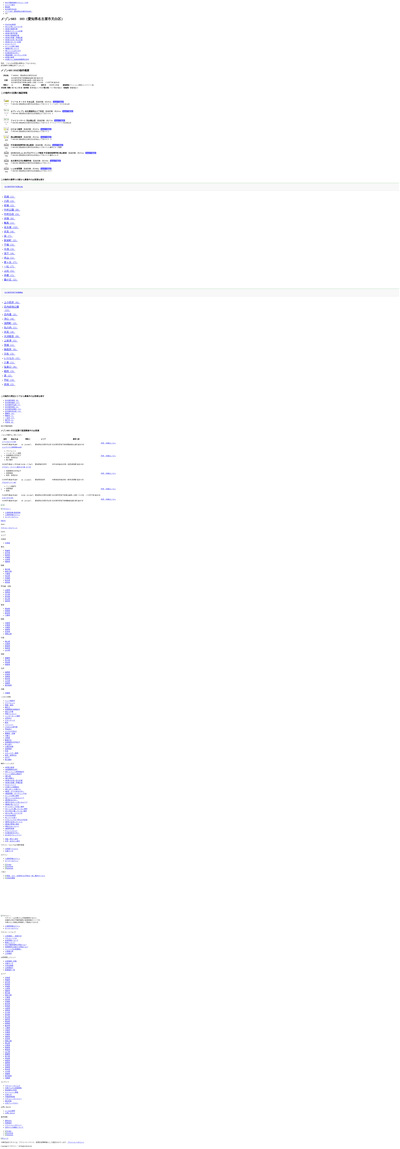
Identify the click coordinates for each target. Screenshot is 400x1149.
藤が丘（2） (11, 279)
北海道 (7, 543)
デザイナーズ (10, 720)
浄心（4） (9, 318)
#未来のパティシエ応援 (13, 31)
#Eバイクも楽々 (11, 817)
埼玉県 (7, 576)
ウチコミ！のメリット (9, 528)
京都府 (7, 627)
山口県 (7, 650)
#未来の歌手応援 (11, 33)
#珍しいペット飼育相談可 (14, 772)
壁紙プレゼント (11, 714)
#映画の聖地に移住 (12, 824)
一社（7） (9, 266)
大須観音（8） (12, 336)
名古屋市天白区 (11, 9)
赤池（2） (9, 384)
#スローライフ (10, 44)
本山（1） (9, 257)
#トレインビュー (11, 831)
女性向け (8, 718)
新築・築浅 (9, 705)
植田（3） (9, 371)
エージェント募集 (11, 1092)
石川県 (7, 594)
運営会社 (8, 1121)
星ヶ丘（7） (11, 262)
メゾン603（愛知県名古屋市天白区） (18, 11)
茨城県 (7, 578)
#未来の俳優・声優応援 (13, 37)
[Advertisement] (200, 897)
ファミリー (9, 725)
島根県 (7, 646)
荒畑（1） (9, 345)
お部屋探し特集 (11, 961)
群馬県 (7, 582)
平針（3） (9, 380)
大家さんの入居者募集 (13, 1088)
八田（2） (9, 201)
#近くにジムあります (13, 51)
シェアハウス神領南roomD (12, 447)
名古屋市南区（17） (12, 402)
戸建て (7, 736)
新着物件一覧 (10, 970)
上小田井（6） (12, 302)
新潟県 (7, 596)
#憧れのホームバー (12, 826)
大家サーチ (9, 851)
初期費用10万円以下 (12, 742)
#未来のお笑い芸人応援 (13, 40)
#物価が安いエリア (12, 48)
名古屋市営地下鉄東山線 (13, 187)
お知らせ (8, 1094)
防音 (6, 751)
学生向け (8, 729)
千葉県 (7, 573)
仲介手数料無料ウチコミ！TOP (16, 3)
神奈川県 (8, 571)
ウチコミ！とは (11, 938)
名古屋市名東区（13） (13, 409)
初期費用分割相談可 (12, 709)
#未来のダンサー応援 (13, 42)
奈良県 (7, 632)
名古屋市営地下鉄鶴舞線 (13, 292)
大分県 (7, 681)
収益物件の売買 (11, 1090)
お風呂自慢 (9, 746)
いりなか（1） (12, 358)
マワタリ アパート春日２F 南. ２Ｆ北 (16, 467)
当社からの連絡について (14, 1127)
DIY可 (7, 757)
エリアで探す (10, 5)
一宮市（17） (10, 418)
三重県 (7, 615)
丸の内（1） (11, 327)
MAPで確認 (58, 102)
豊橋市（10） (10, 413)
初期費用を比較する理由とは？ (16, 947)
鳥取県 (7, 648)
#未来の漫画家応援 (12, 35)
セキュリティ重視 (11, 753)
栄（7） (8, 236)
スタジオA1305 (7, 498)
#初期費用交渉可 (11, 769)
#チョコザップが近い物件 (14, 807)
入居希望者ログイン (12, 515)
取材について (10, 942)
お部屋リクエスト (11, 849)
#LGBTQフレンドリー (13, 835)
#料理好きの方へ (11, 800)
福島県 (7, 561)
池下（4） (9, 253)
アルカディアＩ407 (9, 482)
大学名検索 (9, 965)
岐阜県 (7, 613)
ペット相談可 (10, 701)
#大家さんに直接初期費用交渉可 (17, 59)
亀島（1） (9, 222)
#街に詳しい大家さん (13, 789)
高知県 (7, 662)
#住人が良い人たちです (13, 27)
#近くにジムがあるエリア (14, 798)
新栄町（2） (11, 240)
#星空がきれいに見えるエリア (16, 802)
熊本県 (7, 679)
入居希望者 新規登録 (12, 512)
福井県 (7, 601)
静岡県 (7, 611)
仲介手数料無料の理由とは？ (16, 945)
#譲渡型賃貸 (9, 828)
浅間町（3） (11, 323)
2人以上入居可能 (11, 727)
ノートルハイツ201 (9, 442)
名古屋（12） (11, 227)
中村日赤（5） (12, 214)
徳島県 (7, 664)
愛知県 (7, 7)
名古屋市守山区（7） (13, 405)
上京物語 (8, 953)
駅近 (6, 722)
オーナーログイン (11, 517)
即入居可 (8, 744)
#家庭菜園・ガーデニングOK (16, 55)
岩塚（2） (9, 205)
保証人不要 (9, 711)
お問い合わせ (10, 1113)
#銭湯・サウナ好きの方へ (14, 791)
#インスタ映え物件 (12, 46)
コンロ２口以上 (11, 731)
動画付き (8, 740)
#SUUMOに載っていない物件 (16, 811)
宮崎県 (7, 683)
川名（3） (9, 353)
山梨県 (7, 590)
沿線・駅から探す (11, 839)
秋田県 (7, 555)
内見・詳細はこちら (108, 443)
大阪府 (7, 623)
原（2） (8, 375)
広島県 (7, 644)
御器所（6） (11, 349)
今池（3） (9, 249)
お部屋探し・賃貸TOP (13, 936)
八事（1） (9, 362)
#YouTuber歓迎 (10, 24)
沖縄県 (7, 693)
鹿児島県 (8, 685)
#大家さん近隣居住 (12, 787)
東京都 (7, 569)
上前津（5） (11, 340)
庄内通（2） (11, 314)
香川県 (7, 660)
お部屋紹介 (9, 968)
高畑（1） (9, 196)
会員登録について (11, 940)
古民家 (7, 738)
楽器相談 (8, 749)
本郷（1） (9, 275)
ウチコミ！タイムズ (12, 1086)
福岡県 (7, 672)
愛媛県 (7, 658)
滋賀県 (7, 629)
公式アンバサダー (11, 1103)
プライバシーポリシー (13, 1125)
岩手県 (7, 553)
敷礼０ (7, 707)
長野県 (7, 592)
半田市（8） (9, 422)
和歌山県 (8, 634)
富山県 (7, 599)
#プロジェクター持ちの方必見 (16, 820)
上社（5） (9, 271)
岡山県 (7, 641)
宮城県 (7, 557)
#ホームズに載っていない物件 (16, 809)
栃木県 (7, 580)
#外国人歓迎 (9, 57)
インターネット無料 (12, 716)
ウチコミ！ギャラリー (13, 1099)
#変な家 (8, 776)
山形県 (7, 559)
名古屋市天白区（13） (13, 411)
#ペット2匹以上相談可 (13, 774)
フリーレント (10, 703)
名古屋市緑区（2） (12, 407)
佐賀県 (7, 674)
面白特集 (8, 1101)
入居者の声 (9, 951)
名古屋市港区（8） (12, 400)
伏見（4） (9, 231)
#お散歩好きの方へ (12, 53)
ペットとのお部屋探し (13, 949)
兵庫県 (7, 625)
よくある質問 (10, 1111)
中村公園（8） (12, 209)
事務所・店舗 (10, 733)
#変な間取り (9, 778)
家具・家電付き (11, 755)
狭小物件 (8, 760)
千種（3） (9, 244)
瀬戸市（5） (9, 420)
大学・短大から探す (12, 841)
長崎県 (7, 676)
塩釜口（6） (11, 366)
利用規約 (8, 1123)
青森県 (7, 551)
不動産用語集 (10, 1097)
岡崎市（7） (9, 416)
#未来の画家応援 (11, 29)
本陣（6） (9, 218)
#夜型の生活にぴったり (13, 822)
